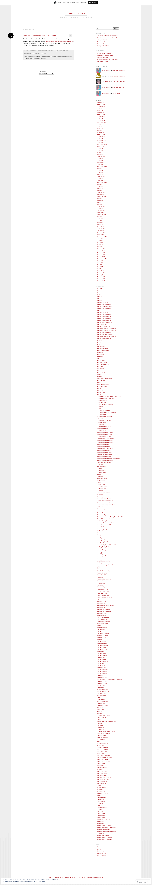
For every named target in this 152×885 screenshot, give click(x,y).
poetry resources (102, 683)
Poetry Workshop (102, 695)
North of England (102, 593)
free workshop (101, 509)
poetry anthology (102, 637)
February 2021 (101, 134)
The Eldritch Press (102, 771)
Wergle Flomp (101, 813)
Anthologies (33, 51)
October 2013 (101, 281)
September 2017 (102, 196)
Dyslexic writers (101, 472)
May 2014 (100, 267)
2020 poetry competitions (104, 318)
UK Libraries (100, 799)
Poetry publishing (102, 673)
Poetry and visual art (103, 633)
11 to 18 (99, 288)
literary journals (101, 553)
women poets (101, 817)
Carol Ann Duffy (101, 402)
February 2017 (101, 207)
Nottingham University (103, 595)
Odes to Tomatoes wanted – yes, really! (40, 35)
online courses (101, 603)
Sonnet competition (102, 747)
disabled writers (101, 466)
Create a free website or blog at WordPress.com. (63, 877)
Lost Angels (100, 563)
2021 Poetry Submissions (104, 322)
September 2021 (102, 122)
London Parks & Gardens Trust (105, 557)
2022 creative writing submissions (106, 330)
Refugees (100, 725)
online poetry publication (104, 611)
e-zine (99, 474)
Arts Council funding (103, 364)
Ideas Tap (100, 533)
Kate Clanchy (101, 543)
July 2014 (100, 263)
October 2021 (101, 120)
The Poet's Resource (76, 13)
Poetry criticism (101, 647)
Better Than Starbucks (119, 81)
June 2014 (100, 265)
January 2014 (101, 275)
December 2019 (101, 160)
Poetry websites (101, 693)
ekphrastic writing (102, 479)
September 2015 (102, 237)
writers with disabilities (103, 819)
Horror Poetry (101, 527)
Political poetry (101, 699)
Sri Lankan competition (103, 755)
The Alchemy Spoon (102, 61)
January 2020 (101, 158)
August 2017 (100, 198)
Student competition (102, 759)
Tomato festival (35, 53)
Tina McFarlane (106, 81)
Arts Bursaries (101, 360)
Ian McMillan (100, 531)
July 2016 (100, 219)
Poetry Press (100, 663)
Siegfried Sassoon (102, 735)
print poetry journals (102, 705)
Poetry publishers (102, 671)
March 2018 (100, 190)
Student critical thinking (103, 761)
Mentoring (100, 577)
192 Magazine (116, 93)
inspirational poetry (102, 541)
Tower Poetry (101, 791)
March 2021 (100, 132)
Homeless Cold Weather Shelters (106, 523)
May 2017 (100, 201)
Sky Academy (101, 739)
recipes (30, 59)
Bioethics (99, 382)
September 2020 (102, 144)
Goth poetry (100, 513)
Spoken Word (101, 753)
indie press (100, 537)
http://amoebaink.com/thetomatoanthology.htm (59, 41)
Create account (101, 847)
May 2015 (100, 243)
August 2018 (100, 184)
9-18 (98, 344)
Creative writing (41, 51)
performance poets (102, 623)
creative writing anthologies (48, 56)
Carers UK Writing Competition (105, 398)
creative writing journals (104, 450)
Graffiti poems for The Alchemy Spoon (107, 59)
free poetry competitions (104, 499)
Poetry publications (102, 669)
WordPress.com (101, 855)
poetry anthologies (102, 635)
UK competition (101, 797)
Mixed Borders (101, 583)
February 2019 (101, 176)
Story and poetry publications (105, 757)
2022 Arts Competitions (103, 326)
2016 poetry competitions (104, 304)
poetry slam (100, 687)
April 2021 (100, 130)
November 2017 (101, 195)
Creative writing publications (105, 454)
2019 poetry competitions (104, 314)
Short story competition (103, 733)
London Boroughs (102, 555)
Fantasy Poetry (101, 489)
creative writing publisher (104, 456)
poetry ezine (100, 651)
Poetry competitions (102, 645)
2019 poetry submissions (104, 316)
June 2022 (100, 108)
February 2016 (101, 229)
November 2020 (101, 140)
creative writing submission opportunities (108, 458)
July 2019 (100, 170)
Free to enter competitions (104, 503)
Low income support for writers (105, 565)
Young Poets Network (103, 46)
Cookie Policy (41, 881)
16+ (98, 298)
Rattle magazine (101, 717)
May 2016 (100, 223)
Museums (100, 585)
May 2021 (100, 128)
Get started (92, 2)
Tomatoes (43, 53)
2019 (98, 310)
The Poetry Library (102, 42)
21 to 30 (99, 340)
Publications (49, 51)
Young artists (100, 821)
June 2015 (100, 241)
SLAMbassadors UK (103, 743)
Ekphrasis (100, 477)
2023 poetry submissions (104, 338)
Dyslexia (99, 468)
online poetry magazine (103, 609)
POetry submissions (102, 689)
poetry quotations (102, 677)
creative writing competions (105, 440)
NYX (98, 599)
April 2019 (100, 174)
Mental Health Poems (103, 575)
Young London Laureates (104, 825)
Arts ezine (100, 366)
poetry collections (102, 643)
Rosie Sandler (106, 70)
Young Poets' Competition (104, 837)
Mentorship (100, 581)
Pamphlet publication (103, 617)
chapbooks (100, 406)
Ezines (99, 483)
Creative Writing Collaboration (105, 438)
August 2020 (100, 146)
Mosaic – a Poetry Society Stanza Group (108, 38)
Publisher (100, 713)
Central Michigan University (105, 404)
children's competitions (103, 410)
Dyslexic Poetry (101, 471)
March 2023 (100, 102)
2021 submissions (102, 324)
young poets (100, 833)
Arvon (99, 370)
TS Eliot (99, 795)
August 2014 (100, 261)
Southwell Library (102, 751)
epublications (101, 481)
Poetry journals (101, 653)
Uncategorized (101, 801)
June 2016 (100, 221)
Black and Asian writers (103, 384)
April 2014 (100, 269)
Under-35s (100, 809)
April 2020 (100, 154)
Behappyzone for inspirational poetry (107, 36)
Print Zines (100, 707)
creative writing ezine (103, 444)
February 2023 (101, 104)
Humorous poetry (102, 529)
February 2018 (101, 192)
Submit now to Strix (102, 57)
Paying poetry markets (103, 621)
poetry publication (102, 667)
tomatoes (43, 59)
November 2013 (101, 279)
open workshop (101, 615)
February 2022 (101, 114)
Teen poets (100, 769)
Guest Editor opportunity (104, 519)
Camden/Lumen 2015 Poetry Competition (109, 396)
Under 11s (100, 803)
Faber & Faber (101, 485)
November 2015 (101, 233)
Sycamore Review (102, 767)
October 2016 (101, 213)
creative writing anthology (104, 434)
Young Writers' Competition (104, 839)
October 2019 (101, 164)
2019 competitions (102, 312)
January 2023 (101, 106)
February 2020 (101, 156)
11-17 (98, 292)
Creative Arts (100, 424)
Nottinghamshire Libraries (104, 597)
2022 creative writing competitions (106, 328)
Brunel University (102, 388)
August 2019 (100, 168)
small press (100, 745)
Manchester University (103, 571)
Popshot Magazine (102, 701)
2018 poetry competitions (104, 308)
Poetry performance (102, 661)
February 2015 (101, 249)
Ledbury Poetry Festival (103, 547)
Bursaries (100, 390)
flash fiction (100, 495)
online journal (101, 607)
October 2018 (101, 180)
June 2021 (100, 126)
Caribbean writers (102, 400)
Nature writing (101, 587)
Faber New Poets (102, 487)
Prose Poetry (100, 709)
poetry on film (101, 657)
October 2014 (101, 257)
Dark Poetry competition (104, 462)
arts (98, 358)
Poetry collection (102, 641)
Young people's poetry (103, 829)
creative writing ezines (103, 446)
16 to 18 (99, 296)
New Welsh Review (102, 589)
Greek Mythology (102, 515)
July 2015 (100, 239)
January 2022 (101, 116)
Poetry (26, 59)
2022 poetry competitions (104, 332)
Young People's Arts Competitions (106, 827)
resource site (100, 727)
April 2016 (100, 225)
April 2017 (100, 202)
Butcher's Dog (101, 392)
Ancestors (100, 352)
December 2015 (101, 231)
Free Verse (100, 507)
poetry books (100, 639)
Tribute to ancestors (102, 793)
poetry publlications (102, 675)
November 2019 (101, 162)
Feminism (100, 491)
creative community (102, 428)
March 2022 (100, 112)
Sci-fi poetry (100, 729)
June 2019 (100, 172)
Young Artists (100, 823)
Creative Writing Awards (104, 436)
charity (99, 408)
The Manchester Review (104, 777)
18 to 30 (99, 300)
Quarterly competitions (103, 715)
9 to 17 (99, 342)
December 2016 (101, 211)
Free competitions (102, 497)
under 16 (99, 805)
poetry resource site (102, 681)
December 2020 (101, 138)
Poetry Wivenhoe (102, 40)
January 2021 (101, 136)
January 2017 (101, 208)
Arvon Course (101, 372)
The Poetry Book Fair (103, 779)
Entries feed (100, 851)
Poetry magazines (102, 655)
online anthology (102, 601)
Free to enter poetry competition (106, 505)
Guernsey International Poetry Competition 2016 (110, 517)
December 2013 (101, 277)
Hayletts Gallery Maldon (104, 521)
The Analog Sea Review (119, 70)
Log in (99, 849)
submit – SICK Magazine (104, 53)
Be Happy (100, 376)
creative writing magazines (104, 452)
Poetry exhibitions (102, 649)
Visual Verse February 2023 (105, 55)
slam (98, 741)
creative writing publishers (64, 56)
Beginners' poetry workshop (105, 378)
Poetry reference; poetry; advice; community (109, 679)
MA (98, 569)
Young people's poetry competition (107, 831)
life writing (100, 549)
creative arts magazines (104, 426)
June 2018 (100, 186)
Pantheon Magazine (103, 619)
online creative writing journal (105, 605)
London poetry (101, 559)
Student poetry (101, 763)
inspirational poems (102, 539)
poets (98, 697)
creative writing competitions (105, 442)
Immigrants (100, 535)
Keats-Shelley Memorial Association (107, 545)
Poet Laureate (101, 629)
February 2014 (101, 273)
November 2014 (101, 255)
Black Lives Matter (102, 386)
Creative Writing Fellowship (105, 448)
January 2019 (101, 178)
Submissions (36, 59)
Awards (99, 374)
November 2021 (101, 118)
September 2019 (102, 166)
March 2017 (100, 205)
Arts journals (100, 368)
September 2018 (102, 182)
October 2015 (101, 235)
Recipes (56, 51)
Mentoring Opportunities (104, 579)
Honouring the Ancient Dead (105, 525)
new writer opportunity (103, 591)
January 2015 (101, 251)
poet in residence (102, 627)
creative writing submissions (105, 460)
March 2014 (100, 271)
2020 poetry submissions (104, 320)
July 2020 (100, 148)
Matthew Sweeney (102, 573)
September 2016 (102, 214)
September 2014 (102, 259)
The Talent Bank (101, 44)
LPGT (98, 567)
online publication (102, 613)
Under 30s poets (102, 807)
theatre (99, 785)
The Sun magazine (102, 781)
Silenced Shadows (102, 737)
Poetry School (101, 685)
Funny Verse (100, 511)
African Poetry (101, 346)
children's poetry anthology (104, 416)
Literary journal (101, 551)
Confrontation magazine (104, 420)
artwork (38, 56)
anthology (100, 356)
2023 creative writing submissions (106, 336)
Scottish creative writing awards (106, 731)
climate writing (101, 418)
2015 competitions (102, 302)
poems (99, 625)
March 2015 (100, 247)
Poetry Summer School (103, 691)
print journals (101, 703)
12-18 (99, 294)
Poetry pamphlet (101, 659)
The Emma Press (102, 773)
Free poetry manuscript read (105, 501)
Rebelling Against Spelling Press (106, 721)
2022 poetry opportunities (104, 334)
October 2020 (101, 142)
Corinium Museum (102, 422)
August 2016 (100, 217)
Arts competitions (102, 362)
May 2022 (100, 110)
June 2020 (100, 150)
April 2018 (100, 189)
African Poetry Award (103, 348)
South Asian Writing (102, 749)
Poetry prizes (101, 665)
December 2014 (101, 253)
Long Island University (103, 561)
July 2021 (100, 124)
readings (99, 719)
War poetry (100, 811)
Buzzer (99, 394)
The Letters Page (102, 775)
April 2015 (100, 245)
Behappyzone (101, 380)
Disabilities (100, 465)
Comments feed (101, 853)
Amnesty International (103, 350)
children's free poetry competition (106, 412)
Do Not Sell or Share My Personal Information (90, 877)
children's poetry (101, 414)
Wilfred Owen (101, 815)
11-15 (98, 290)
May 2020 (100, 152)
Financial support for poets (104, 493)
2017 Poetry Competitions (104, 306)
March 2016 (100, 227)
